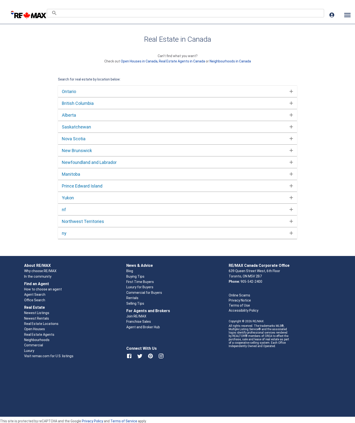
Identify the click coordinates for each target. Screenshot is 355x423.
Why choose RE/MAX (40, 271)
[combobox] (185, 13)
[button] (176, 91)
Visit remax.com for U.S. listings (48, 356)
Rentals (132, 298)
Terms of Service (123, 421)
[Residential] (29, 15)
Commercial (33, 345)
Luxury (29, 351)
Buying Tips (135, 276)
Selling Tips (135, 303)
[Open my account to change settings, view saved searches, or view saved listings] (332, 15)
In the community (37, 276)
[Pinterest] (150, 356)
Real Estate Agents (39, 334)
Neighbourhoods (37, 340)
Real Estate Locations (41, 324)
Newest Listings (36, 313)
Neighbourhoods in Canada (230, 61)
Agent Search (34, 294)
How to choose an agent (43, 289)
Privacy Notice (240, 300)
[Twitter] (140, 356)
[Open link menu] (347, 15)
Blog (129, 271)
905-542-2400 (251, 281)
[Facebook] (129, 356)
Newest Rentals (36, 318)
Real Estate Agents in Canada (182, 61)
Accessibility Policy (243, 310)
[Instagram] (161, 356)
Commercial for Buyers (144, 293)
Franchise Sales (138, 321)
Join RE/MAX (136, 316)
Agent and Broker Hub (143, 327)
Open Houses (34, 329)
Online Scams (239, 295)
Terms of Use (239, 305)
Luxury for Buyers (139, 287)
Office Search (34, 300)
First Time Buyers (140, 282)
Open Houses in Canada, (140, 61)
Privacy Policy (92, 421)
